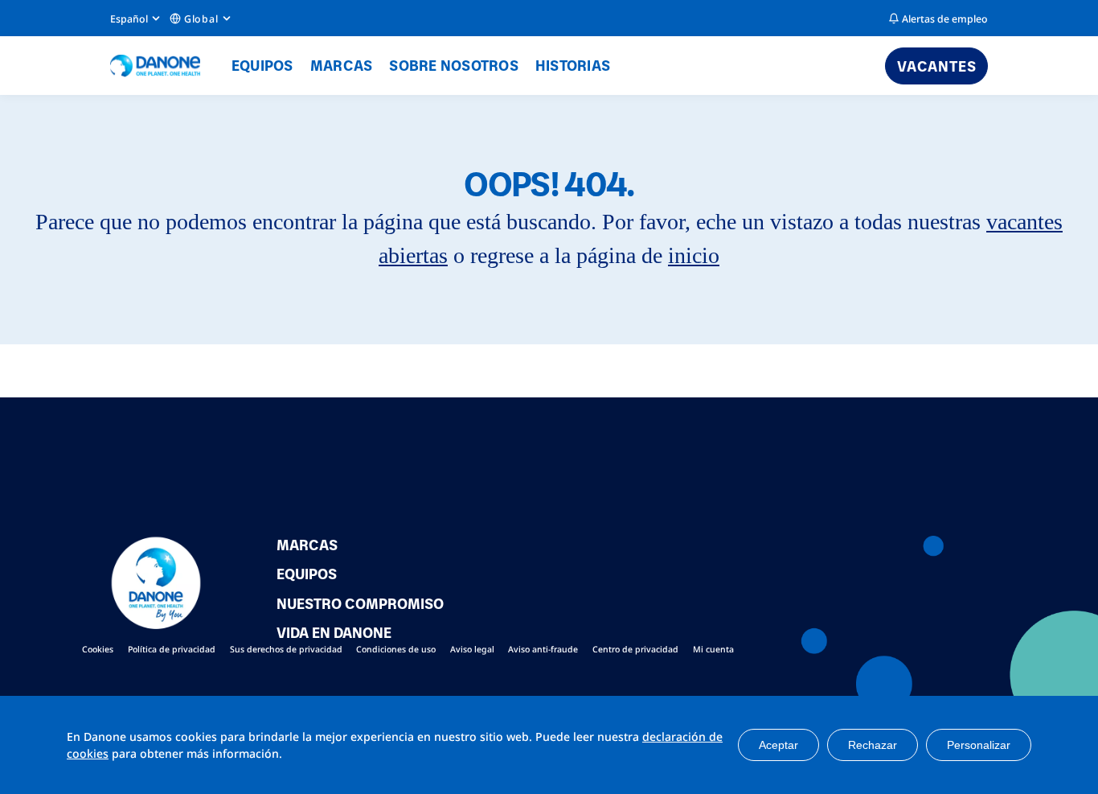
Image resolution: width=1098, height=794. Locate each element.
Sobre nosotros (453, 65)
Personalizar (978, 744)
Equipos (262, 65)
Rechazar (872, 744)
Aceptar (778, 744)
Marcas (341, 65)
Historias (572, 65)
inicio (693, 255)
